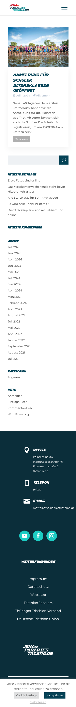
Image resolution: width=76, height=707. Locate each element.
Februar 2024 (17, 303)
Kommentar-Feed (20, 408)
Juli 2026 (14, 247)
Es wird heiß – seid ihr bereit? (28, 204)
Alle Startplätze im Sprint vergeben (33, 197)
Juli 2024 (14, 278)
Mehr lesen (21, 139)
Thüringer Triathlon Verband (38, 611)
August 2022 (17, 315)
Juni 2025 (14, 265)
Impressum (38, 579)
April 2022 (15, 334)
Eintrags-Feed (17, 402)
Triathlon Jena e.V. (38, 603)
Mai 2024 (14, 284)
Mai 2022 (14, 328)
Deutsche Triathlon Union (38, 619)
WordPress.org (18, 414)
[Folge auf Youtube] (24, 536)
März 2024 (15, 297)
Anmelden (15, 396)
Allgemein (43, 95)
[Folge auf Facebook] (38, 536)
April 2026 (15, 259)
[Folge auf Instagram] (51, 536)
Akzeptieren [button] (55, 695)
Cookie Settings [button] (26, 695)
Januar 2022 (16, 340)
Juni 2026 (14, 253)
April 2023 (15, 309)
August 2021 (16, 352)
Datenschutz (38, 587)
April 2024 (15, 290)
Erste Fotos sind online (24, 180)
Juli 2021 (13, 359)
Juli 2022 (14, 321)
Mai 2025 (14, 272)
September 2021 (19, 346)
